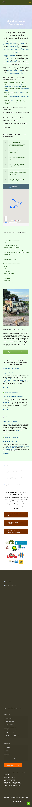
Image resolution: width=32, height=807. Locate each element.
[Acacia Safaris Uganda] (4, 2)
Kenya (8, 750)
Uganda (8, 747)
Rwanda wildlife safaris (10, 43)
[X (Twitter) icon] (15, 801)
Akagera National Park (19, 60)
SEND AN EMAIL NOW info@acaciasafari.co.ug (14, 531)
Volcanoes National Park (10, 447)
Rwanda (8, 753)
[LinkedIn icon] (16, 801)
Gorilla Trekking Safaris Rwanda (12, 442)
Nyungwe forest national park (14, 70)
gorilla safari (22, 43)
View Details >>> (7, 387)
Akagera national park (21, 92)
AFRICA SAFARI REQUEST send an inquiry (17, 514)
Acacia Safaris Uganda (8, 379)
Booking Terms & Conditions (13, 736)
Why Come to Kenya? (11, 730)
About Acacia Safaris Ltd (12, 759)
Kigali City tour (12, 100)
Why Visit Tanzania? (11, 727)
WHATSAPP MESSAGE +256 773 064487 (16, 523)
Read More (6, 433)
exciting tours (18, 430)
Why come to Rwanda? (12, 733)
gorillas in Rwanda (12, 446)
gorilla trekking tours (13, 49)
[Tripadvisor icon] (20, 801)
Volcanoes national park (10, 55)
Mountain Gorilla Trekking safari (13, 86)
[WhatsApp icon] (11, 801)
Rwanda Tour (15, 382)
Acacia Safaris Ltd (21, 799)
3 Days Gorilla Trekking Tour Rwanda (13, 373)
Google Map (18, 785)
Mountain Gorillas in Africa (9, 449)
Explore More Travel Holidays (17, 352)
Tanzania (8, 756)
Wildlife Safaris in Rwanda (10, 421)
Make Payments (10, 721)
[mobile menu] (29, 2)
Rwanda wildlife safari (11, 61)
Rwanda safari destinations (13, 46)
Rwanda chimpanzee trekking (10, 45)
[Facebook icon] (13, 801)
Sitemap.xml (9, 718)
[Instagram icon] (18, 801)
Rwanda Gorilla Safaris (23, 446)
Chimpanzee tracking (14, 96)
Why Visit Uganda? (11, 724)
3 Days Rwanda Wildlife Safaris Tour (13, 396)
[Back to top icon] (28, 803)
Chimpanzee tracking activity (16, 73)
